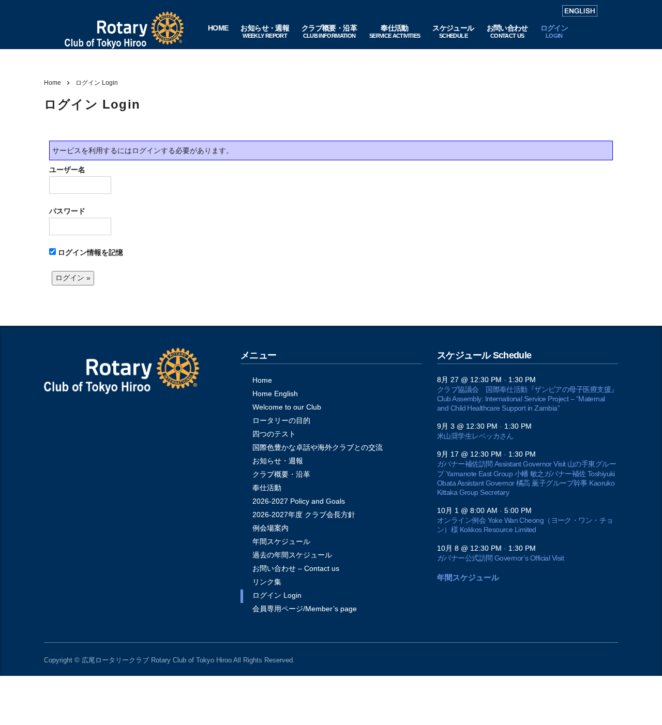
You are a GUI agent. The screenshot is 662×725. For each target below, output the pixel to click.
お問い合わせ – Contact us (295, 568)
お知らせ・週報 (277, 461)
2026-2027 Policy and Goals (298, 501)
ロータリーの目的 (281, 420)
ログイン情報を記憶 (89, 252)
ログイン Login (277, 595)
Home (52, 82)
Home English (275, 393)
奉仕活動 (266, 488)
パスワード (67, 211)
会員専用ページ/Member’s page (304, 609)
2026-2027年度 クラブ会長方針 (303, 514)
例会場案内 (270, 528)
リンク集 (266, 582)
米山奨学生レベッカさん (475, 436)
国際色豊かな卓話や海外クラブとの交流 (317, 447)
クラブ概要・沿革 (281, 474)
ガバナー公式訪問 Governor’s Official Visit (500, 558)
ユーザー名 (67, 169)
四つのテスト (274, 434)
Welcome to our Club (286, 407)
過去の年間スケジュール (292, 555)
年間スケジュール (281, 541)
